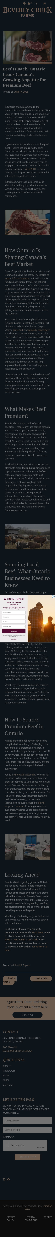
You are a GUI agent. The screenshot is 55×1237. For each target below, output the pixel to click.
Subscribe (14, 631)
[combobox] (13, 626)
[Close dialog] (53, 596)
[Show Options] (24, 626)
